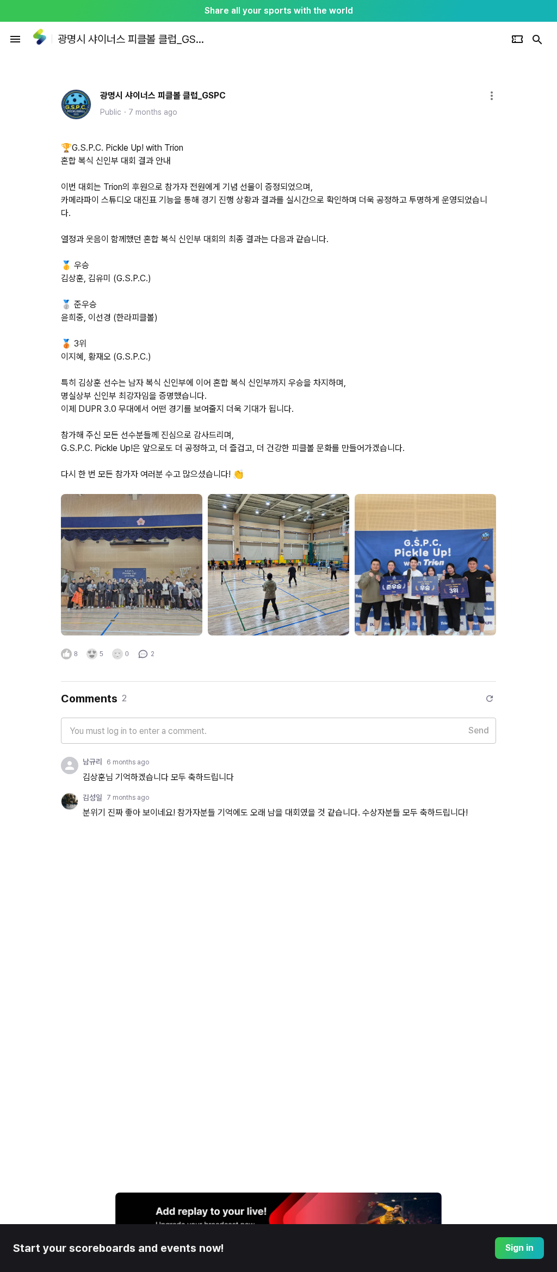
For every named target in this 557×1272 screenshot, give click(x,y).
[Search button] (537, 39)
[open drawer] (15, 39)
